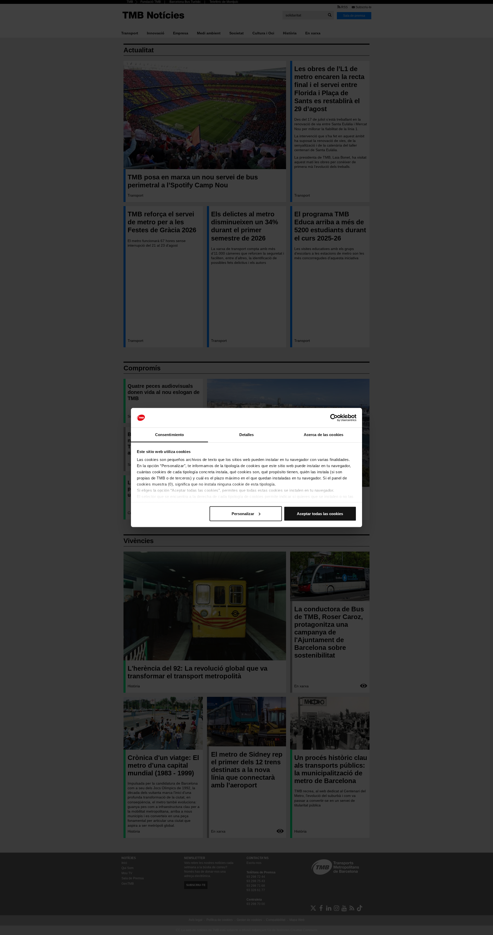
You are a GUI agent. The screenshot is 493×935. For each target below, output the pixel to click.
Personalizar (243, 513)
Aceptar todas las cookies (320, 513)
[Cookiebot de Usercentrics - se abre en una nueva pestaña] (333, 418)
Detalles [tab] (246, 434)
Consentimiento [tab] (169, 434)
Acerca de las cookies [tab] (323, 434)
